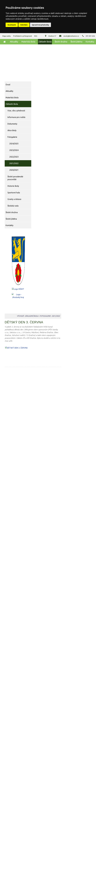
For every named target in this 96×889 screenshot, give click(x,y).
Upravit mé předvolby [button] (40, 25)
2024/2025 (13, 144)
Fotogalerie (12, 137)
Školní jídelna (76, 42)
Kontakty (90, 42)
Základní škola (45, 42)
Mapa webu (6, 36)
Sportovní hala (13, 193)
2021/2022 (13, 163)
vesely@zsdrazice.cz (71, 36)
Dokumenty (12, 124)
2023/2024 (13, 150)
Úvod (4, 42)
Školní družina (61, 42)
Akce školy (11, 130)
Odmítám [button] (24, 25)
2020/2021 (13, 170)
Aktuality (14, 42)
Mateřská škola (28, 42)
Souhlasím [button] (11, 25)
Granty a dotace (14, 199)
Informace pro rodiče (16, 117)
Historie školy (13, 186)
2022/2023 (13, 157)
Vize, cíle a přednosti (16, 111)
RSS (35, 36)
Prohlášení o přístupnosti (22, 36)
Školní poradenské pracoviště (15, 177)
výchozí (20, 316)
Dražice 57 (52, 36)
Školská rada (12, 206)
